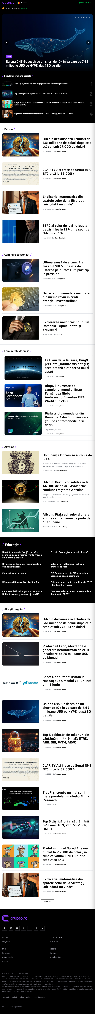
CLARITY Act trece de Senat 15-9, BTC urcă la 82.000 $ (67, 171)
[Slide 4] (83, 17)
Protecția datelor (39, 997)
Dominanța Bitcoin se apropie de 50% (67, 457)
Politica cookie (24, 997)
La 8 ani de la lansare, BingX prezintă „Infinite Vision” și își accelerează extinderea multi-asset (67, 366)
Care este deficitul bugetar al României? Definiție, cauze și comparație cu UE (23, 593)
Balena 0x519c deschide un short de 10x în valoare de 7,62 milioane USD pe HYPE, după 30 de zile (47, 63)
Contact (53, 953)
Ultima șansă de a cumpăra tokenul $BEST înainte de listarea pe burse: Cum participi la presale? (66, 268)
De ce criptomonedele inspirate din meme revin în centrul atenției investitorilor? (66, 297)
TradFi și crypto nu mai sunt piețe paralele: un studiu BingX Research (41, 83)
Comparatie (7, 957)
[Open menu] (91, 8)
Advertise (56, 957)
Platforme (54, 941)
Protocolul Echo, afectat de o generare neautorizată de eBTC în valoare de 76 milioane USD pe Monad (66, 651)
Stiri (9, 56)
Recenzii (6, 961)
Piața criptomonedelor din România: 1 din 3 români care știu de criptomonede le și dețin (66, 419)
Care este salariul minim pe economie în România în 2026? (71, 593)
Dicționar (6, 941)
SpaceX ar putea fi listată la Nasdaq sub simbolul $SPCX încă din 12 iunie (67, 680)
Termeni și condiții (9, 997)
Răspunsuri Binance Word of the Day (21, 582)
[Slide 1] (75, 17)
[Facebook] (4, 928)
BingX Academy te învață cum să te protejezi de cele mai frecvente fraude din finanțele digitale (22, 554)
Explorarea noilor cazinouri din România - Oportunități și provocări (66, 325)
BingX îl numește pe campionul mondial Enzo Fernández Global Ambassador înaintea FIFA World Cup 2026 (65, 393)
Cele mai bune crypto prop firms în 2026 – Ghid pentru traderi (71, 583)
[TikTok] (29, 928)
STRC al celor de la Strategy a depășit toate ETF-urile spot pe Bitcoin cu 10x (66, 229)
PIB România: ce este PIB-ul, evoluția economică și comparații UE (70, 574)
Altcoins (9, 447)
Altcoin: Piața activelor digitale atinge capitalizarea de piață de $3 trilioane (66, 518)
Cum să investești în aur (14, 573)
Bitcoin (8, 129)
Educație (12, 545)
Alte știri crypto (13, 609)
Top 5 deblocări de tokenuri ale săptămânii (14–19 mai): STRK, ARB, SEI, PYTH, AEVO (66, 738)
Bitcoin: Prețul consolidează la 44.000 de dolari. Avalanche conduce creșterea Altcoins (66, 486)
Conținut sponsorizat (16, 254)
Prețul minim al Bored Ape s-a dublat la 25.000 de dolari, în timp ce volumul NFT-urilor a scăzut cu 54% (49, 103)
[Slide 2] (78, 17)
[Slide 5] (86, 17)
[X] (11, 928)
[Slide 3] (81, 17)
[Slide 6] (89, 17)
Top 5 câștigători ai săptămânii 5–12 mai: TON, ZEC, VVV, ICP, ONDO (40, 93)
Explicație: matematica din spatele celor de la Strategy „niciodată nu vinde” (43, 113)
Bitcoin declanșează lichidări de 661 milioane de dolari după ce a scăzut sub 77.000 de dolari (67, 142)
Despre (53, 949)
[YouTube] (17, 928)
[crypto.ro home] (8, 3)
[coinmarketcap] (42, 928)
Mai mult (47, 901)
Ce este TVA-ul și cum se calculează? (69, 552)
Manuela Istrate (60, 151)
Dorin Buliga (63, 501)
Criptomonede (56, 937)
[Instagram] (23, 928)
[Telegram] (36, 928)
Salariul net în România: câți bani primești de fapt (67, 565)
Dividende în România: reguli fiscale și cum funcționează (21, 565)
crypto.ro (62, 278)
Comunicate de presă (16, 351)
